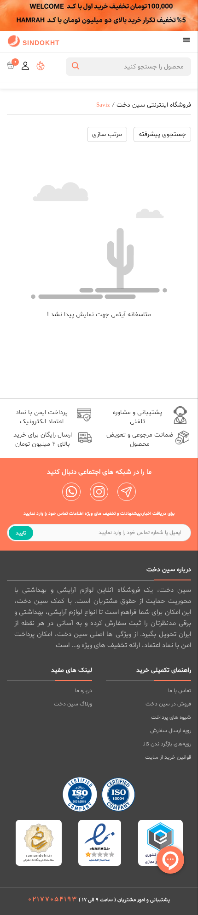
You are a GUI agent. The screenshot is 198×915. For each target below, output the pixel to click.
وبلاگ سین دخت (73, 704)
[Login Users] (25, 67)
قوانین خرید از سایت (168, 757)
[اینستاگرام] (99, 492)
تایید (21, 533)
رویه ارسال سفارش (170, 730)
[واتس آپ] (71, 492)
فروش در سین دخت (168, 704)
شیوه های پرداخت (171, 717)
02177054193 (52, 899)
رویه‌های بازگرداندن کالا (166, 744)
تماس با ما (179, 690)
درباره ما (83, 690)
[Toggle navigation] (186, 40)
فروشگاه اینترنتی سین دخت (153, 105)
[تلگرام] (127, 492)
